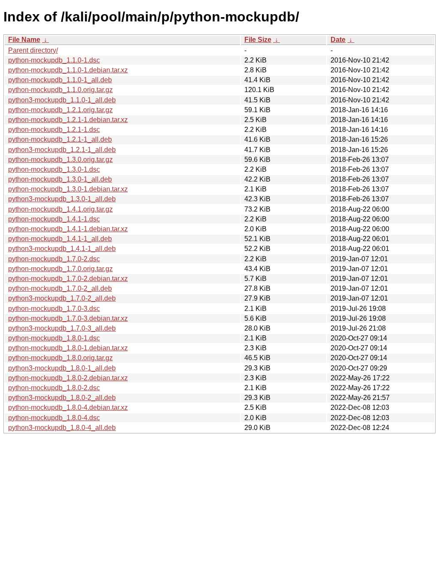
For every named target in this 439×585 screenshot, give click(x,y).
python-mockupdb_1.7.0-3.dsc (54, 308)
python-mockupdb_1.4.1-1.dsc (54, 219)
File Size (257, 39)
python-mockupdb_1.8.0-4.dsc (54, 417)
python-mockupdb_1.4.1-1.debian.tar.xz (68, 229)
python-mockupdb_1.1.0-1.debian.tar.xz (68, 70)
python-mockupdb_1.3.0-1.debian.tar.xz (68, 189)
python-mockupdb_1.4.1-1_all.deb (60, 238)
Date (338, 39)
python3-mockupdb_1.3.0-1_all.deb (62, 199)
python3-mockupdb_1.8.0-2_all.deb (62, 397)
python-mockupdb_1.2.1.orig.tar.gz (60, 109)
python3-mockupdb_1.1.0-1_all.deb (62, 100)
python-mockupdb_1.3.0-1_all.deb (60, 179)
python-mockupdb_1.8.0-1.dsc (54, 338)
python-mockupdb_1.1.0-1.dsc (54, 60)
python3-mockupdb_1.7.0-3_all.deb (62, 328)
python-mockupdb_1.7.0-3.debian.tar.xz (68, 318)
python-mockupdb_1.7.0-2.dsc (54, 259)
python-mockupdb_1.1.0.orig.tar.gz (60, 89)
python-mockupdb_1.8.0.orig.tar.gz (60, 357)
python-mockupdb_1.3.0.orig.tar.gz (60, 159)
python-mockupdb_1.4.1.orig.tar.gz (60, 209)
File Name (24, 39)
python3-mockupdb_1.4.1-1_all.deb (62, 248)
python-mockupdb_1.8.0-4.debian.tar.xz (68, 407)
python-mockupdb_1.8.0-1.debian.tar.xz (68, 348)
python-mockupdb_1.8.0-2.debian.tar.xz (68, 378)
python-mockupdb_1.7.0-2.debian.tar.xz (68, 278)
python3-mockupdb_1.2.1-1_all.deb (62, 149)
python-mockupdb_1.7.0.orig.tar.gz (60, 268)
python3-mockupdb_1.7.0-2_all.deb (62, 298)
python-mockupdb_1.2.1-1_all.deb (60, 139)
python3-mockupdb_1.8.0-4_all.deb (62, 427)
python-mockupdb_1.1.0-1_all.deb (60, 80)
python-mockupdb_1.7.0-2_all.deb (60, 288)
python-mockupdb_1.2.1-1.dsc (54, 129)
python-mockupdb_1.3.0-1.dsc (54, 169)
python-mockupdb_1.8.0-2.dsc (54, 387)
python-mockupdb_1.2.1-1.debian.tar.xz (68, 119)
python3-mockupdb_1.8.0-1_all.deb (62, 368)
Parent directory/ (33, 50)
